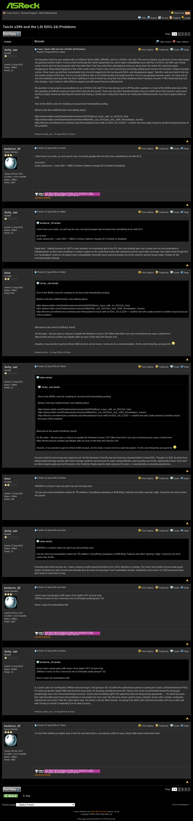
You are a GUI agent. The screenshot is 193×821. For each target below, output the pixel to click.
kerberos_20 (12, 148)
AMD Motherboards (48, 13)
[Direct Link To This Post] (35, 49)
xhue (7, 272)
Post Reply (10, 34)
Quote (176, 50)
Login (187, 18)
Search (153, 18)
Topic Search (165, 42)
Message (39, 41)
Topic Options (182, 42)
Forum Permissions (180, 805)
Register (177, 18)
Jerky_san (11, 49)
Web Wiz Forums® (99, 811)
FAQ (144, 18)
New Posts (179, 13)
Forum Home (12, 13)
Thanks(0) (163, 50)
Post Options (147, 50)
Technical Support (29, 13)
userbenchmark (42, 198)
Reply (186, 50)
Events (165, 18)
